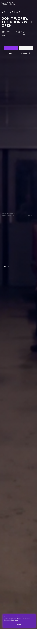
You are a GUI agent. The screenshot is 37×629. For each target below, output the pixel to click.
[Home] (8, 3)
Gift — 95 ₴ (26, 48)
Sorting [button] (6, 266)
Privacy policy (14, 620)
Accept (19, 624)
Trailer (11, 53)
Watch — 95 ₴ (11, 48)
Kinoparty (24, 53)
